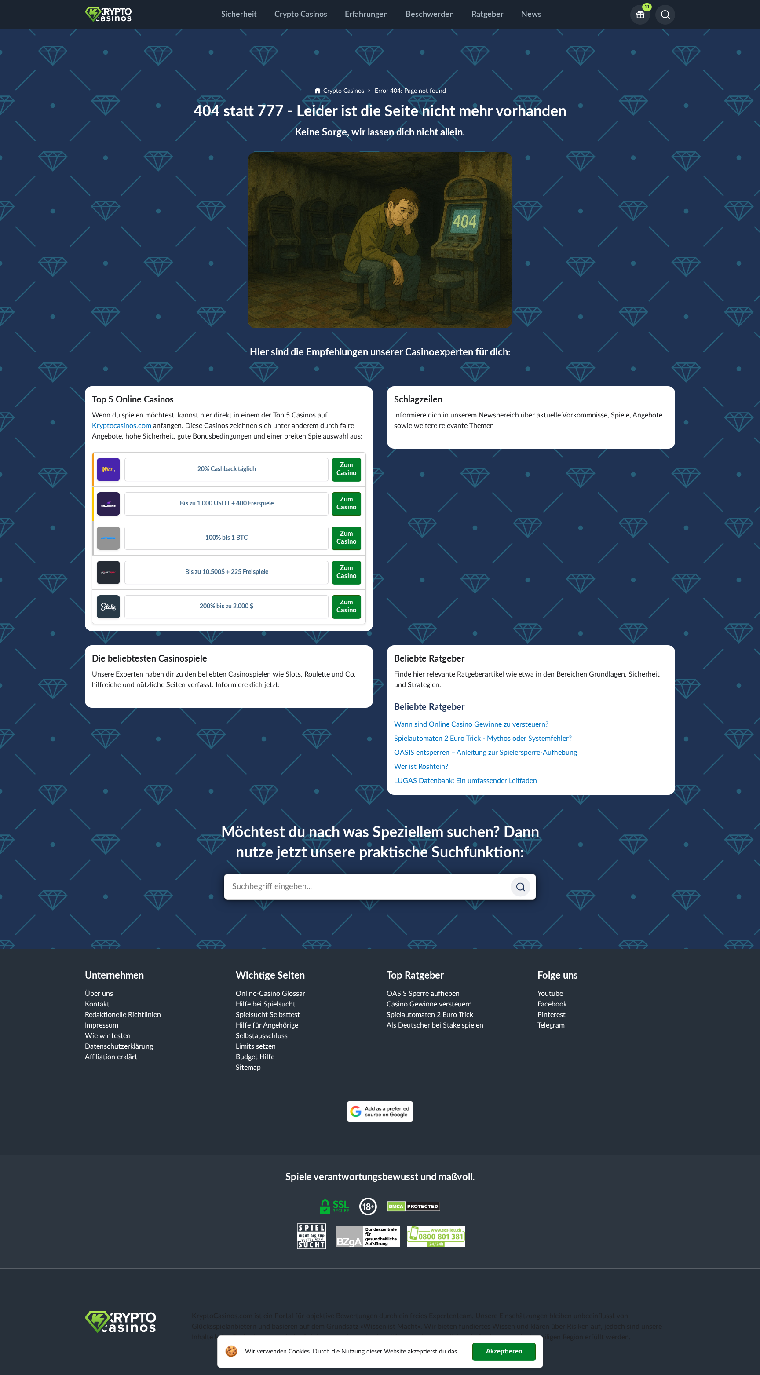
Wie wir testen (108, 1035)
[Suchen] (665, 15)
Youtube (550, 993)
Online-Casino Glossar (270, 993)
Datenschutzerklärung (119, 1046)
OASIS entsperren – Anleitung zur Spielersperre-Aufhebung (485, 752)
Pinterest (551, 1014)
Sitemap (248, 1067)
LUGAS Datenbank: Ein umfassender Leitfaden (465, 780)
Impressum (101, 1025)
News (531, 14)
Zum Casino (346, 469)
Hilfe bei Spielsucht (266, 1004)
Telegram (551, 1025)
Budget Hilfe (255, 1057)
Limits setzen (256, 1046)
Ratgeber (487, 14)
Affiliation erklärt (111, 1057)
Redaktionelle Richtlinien (123, 1014)
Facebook (552, 1004)
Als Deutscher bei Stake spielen (435, 1025)
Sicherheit (239, 14)
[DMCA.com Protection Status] (414, 1206)
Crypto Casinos (300, 14)
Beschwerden (430, 14)
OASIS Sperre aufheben (423, 993)
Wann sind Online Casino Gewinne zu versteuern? (471, 724)
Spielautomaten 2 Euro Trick (430, 1014)
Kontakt (97, 1004)
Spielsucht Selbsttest (268, 1014)
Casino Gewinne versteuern (429, 1004)
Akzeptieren (504, 1351)
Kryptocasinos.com (121, 425)
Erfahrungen (366, 14)
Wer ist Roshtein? (421, 766)
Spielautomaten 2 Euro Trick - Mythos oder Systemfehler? (483, 738)
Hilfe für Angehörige (267, 1025)
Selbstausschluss (262, 1035)
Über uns (99, 993)
